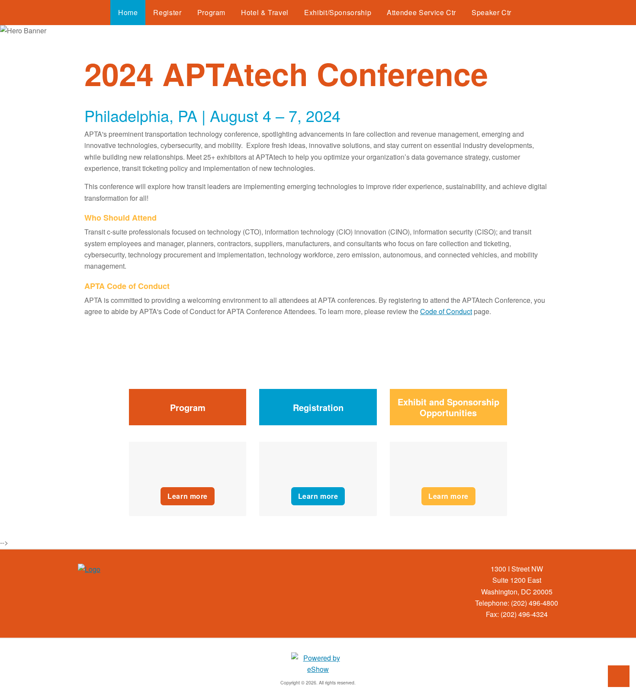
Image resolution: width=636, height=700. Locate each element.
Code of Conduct (446, 311)
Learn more (187, 496)
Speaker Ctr (491, 12)
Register (167, 12)
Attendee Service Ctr (421, 12)
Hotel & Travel (265, 12)
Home (128, 12)
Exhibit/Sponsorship (337, 12)
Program (211, 12)
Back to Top (619, 676)
